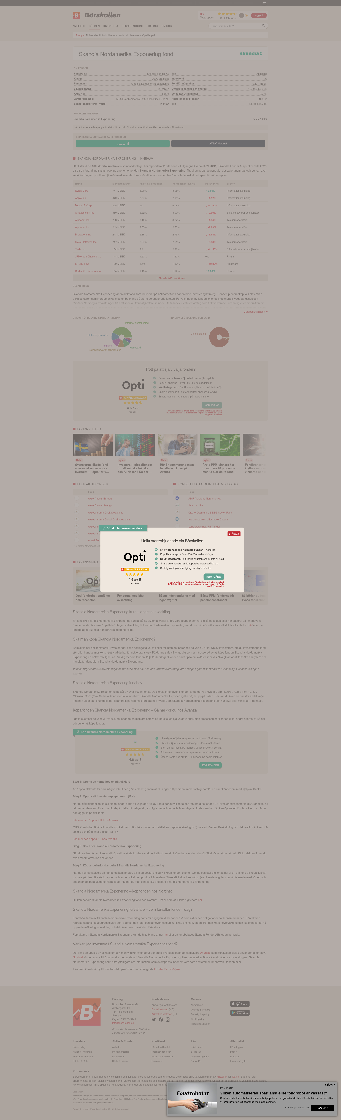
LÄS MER (322, 1108)
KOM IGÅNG (213, 576)
